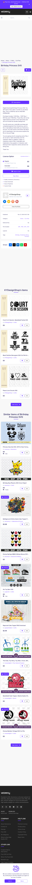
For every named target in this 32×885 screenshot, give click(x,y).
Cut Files (18, 60)
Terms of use (21, 829)
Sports (14, 698)
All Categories (5, 834)
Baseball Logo (5, 859)
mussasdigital (8, 663)
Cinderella (22, 235)
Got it (10, 881)
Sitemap (3, 829)
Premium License (22, 824)
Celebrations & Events (17, 521)
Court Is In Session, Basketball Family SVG (15, 320)
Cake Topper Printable (7, 862)
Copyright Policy (22, 834)
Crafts (12, 60)
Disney (27, 235)
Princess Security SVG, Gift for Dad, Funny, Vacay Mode (16, 447)
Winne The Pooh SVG (7, 857)
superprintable (8, 627)
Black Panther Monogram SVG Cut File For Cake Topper (16, 355)
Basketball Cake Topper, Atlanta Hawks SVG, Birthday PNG (16, 696)
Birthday (17, 235)
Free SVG (3, 832)
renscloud (7, 485)
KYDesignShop (8, 322)
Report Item (21, 837)
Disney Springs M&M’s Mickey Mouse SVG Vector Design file (16, 554)
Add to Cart (17, 171)
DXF (19, 226)
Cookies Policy (22, 832)
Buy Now (16, 176)
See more (15, 404)
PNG (22, 226)
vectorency (7, 521)
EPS (25, 226)
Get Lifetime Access (16, 6)
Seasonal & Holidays (16, 556)
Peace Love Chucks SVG (10, 390)
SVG (28, 226)
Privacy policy (21, 826)
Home (2, 60)
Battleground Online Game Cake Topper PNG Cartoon (16, 519)
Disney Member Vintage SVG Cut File (14, 731)
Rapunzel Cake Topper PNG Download (14, 625)
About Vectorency (6, 824)
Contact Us (4, 826)
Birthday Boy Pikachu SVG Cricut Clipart (15, 483)
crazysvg (7, 449)
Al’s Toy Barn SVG (8, 589)
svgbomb (7, 591)
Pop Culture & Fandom (18, 663)
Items (7, 60)
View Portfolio (16, 206)
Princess (27, 236)
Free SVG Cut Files (6, 854)
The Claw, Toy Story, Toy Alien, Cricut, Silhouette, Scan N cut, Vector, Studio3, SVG (16, 660)
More (22, 881)
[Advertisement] (16, 40)
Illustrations (13, 449)
